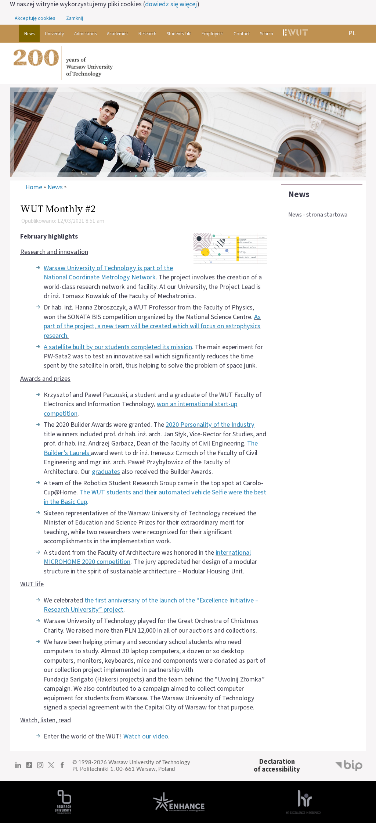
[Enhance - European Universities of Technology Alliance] (179, 801)
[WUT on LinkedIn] (18, 768)
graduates (106, 471)
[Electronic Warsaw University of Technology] (294, 34)
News (299, 194)
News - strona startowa (317, 215)
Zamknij (74, 18)
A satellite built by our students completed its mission (118, 347)
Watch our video (145, 736)
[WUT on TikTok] (29, 768)
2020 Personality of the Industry (210, 424)
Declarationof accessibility (277, 765)
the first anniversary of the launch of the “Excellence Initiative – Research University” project (151, 604)
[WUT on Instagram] (40, 768)
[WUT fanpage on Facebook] (62, 768)
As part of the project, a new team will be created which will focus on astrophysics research (152, 326)
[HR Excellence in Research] (303, 801)
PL (352, 33)
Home (33, 187)
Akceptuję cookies (35, 18)
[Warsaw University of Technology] (188, 63)
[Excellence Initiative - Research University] (63, 801)
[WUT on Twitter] (51, 768)
